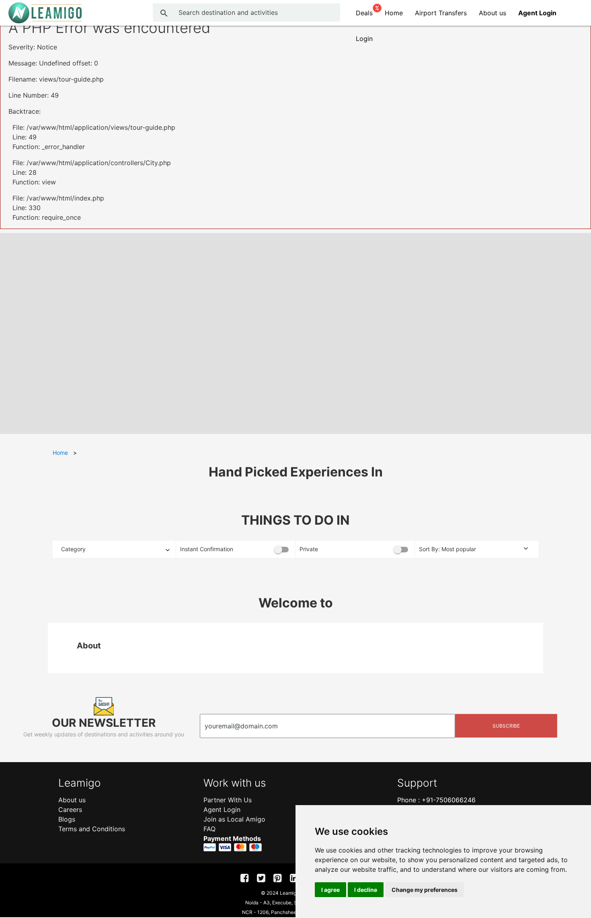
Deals (364, 13)
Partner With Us (227, 800)
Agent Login (221, 810)
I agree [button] (330, 889)
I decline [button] (365, 889)
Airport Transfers (441, 13)
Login (364, 39)
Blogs (66, 819)
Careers (70, 810)
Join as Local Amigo (234, 819)
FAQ (209, 829)
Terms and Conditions (91, 829)
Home (394, 13)
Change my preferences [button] (425, 889)
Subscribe (506, 726)
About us (492, 13)
